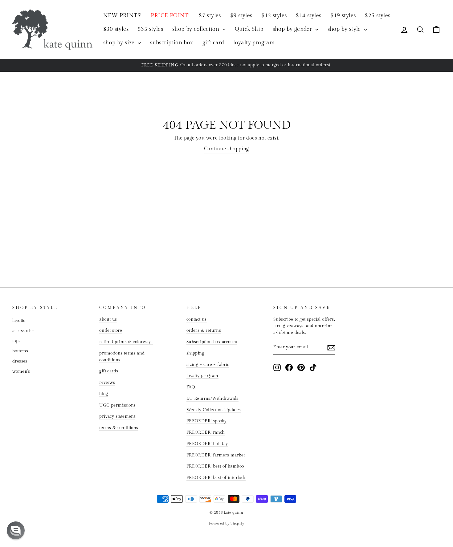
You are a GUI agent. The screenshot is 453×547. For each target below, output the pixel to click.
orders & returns (203, 330)
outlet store (110, 330)
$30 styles (116, 29)
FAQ (190, 387)
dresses (19, 361)
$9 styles (241, 15)
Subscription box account (212, 341)
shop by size (119, 42)
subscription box (171, 42)
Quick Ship (249, 29)
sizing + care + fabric (207, 364)
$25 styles (377, 15)
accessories (23, 330)
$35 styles (150, 29)
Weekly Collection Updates (213, 409)
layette (19, 320)
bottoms (20, 351)
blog (103, 393)
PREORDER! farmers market (215, 455)
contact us (196, 319)
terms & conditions (118, 427)
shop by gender (293, 29)
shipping (195, 353)
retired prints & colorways (126, 341)
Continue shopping (226, 149)
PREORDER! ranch (205, 432)
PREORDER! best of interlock (216, 477)
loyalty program (254, 42)
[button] (16, 530)
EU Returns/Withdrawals (212, 398)
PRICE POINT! (170, 15)
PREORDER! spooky (206, 421)
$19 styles (343, 15)
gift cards (108, 371)
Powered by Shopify (226, 523)
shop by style (345, 29)
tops (16, 340)
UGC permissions (117, 405)
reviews (107, 382)
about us (108, 319)
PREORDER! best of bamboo (215, 466)
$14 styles (308, 15)
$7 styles (210, 15)
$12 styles (274, 15)
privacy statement (117, 416)
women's (21, 371)
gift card (213, 42)
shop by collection (196, 29)
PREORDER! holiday (207, 443)
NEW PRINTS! (122, 15)
